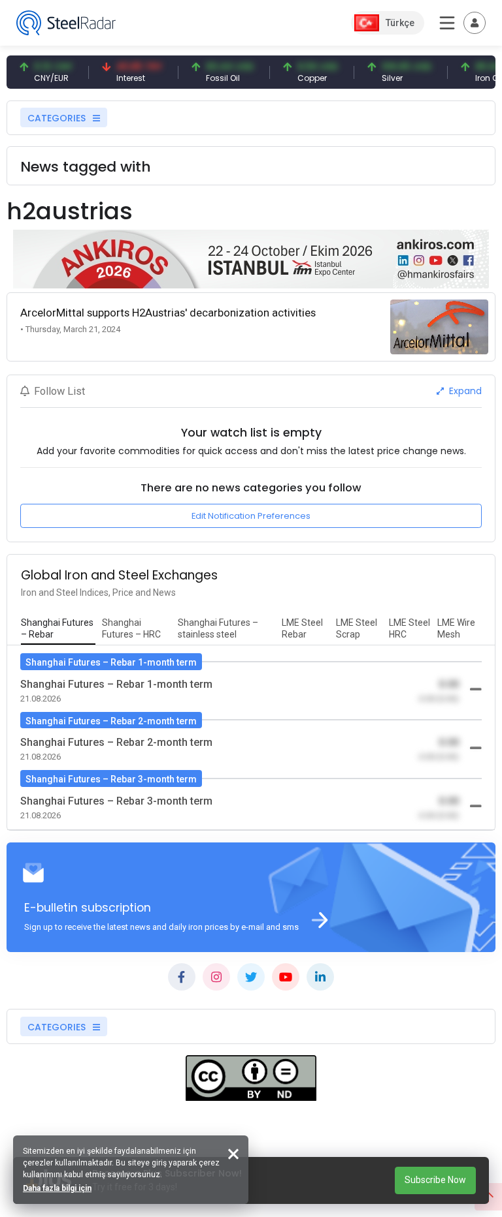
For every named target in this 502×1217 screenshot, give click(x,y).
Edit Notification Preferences (251, 516)
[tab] (58, 629)
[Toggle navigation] (474, 23)
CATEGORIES (57, 118)
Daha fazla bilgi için (57, 1188)
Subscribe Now (435, 1180)
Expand (464, 390)
